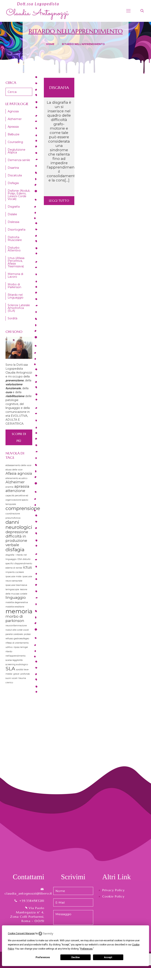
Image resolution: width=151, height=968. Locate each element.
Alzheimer (15, 119)
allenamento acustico (16, 478)
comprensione (23, 508)
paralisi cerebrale (14, 634)
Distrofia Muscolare (15, 238)
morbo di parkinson (15, 618)
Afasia (11, 473)
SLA (10, 668)
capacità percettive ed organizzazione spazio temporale (17, 500)
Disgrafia (59, 87)
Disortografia (16, 229)
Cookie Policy (113, 896)
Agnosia (13, 111)
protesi (27, 634)
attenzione (15, 490)
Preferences (43, 957)
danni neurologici (19, 524)
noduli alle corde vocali (17, 630)
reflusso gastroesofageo (17, 638)
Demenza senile (19, 160)
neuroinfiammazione (16, 625)
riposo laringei (21, 647)
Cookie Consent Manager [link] (21, 933)
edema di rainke (14, 568)
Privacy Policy (113, 890)
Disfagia (13, 183)
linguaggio (16, 597)
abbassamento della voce (18, 465)
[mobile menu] (128, 10)
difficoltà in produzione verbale (16, 540)
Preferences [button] (86, 948)
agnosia (24, 473)
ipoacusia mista (13, 576)
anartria (9, 487)
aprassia (21, 486)
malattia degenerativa (17, 602)
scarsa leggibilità (14, 660)
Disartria (13, 167)
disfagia (15, 549)
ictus (27, 567)
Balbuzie (13, 134)
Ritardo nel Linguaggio (15, 296)
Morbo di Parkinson (14, 286)
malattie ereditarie (15, 606)
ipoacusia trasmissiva (16, 585)
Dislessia (13, 222)
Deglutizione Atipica (16, 151)
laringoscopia (12, 589)
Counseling (15, 142)
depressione (17, 532)
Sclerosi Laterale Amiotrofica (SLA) (19, 307)
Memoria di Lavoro (15, 275)
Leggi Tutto (59, 200)
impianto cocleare (15, 572)
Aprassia (13, 126)
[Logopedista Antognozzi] (37, 11)
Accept (108, 957)
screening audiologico (17, 664)
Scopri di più (19, 437)
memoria (19, 611)
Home (50, 44)
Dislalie (12, 214)
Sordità (12, 318)
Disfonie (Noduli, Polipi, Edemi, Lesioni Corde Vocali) (19, 195)
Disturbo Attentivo (14, 249)
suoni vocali (11, 678)
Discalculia (15, 175)
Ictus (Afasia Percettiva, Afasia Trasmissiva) (16, 262)
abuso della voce (14, 469)
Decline (75, 957)
